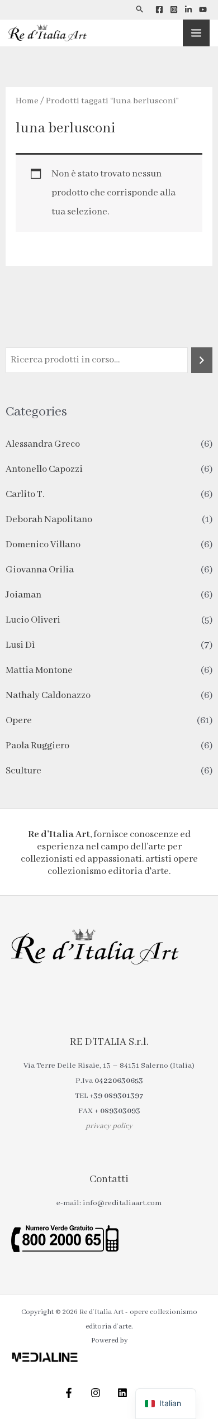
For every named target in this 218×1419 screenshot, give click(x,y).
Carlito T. (25, 494)
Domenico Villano (43, 545)
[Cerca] (201, 360)
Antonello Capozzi (44, 469)
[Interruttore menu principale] (196, 33)
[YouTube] (203, 9)
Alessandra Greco (43, 444)
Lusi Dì (20, 645)
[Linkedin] (188, 9)
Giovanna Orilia (40, 570)
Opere (19, 721)
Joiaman (23, 595)
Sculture (23, 771)
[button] (140, 9)
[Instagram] (174, 9)
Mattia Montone (39, 670)
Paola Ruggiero (37, 746)
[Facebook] (159, 9)
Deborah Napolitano (49, 519)
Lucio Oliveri (33, 620)
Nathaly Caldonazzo (48, 695)
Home (27, 101)
